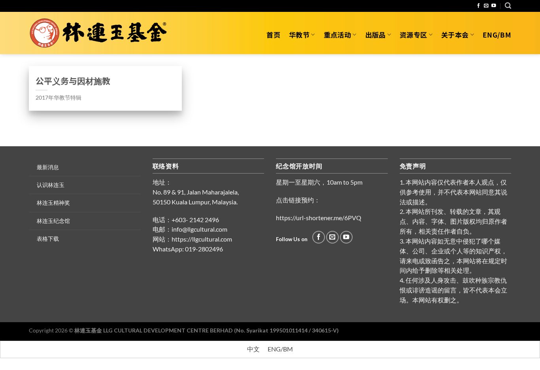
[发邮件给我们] (486, 5)
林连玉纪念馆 (53, 220)
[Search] (508, 5)
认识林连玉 (50, 184)
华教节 (299, 35)
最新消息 (48, 167)
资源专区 (413, 35)
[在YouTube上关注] (493, 5)
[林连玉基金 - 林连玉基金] (101, 33)
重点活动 (337, 35)
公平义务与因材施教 (73, 81)
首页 (273, 35)
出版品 (375, 35)
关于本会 (454, 35)
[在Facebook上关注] (478, 5)
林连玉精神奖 (53, 202)
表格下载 (48, 238)
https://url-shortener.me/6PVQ (318, 217)
